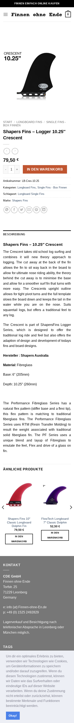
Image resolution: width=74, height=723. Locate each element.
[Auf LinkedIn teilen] (43, 209)
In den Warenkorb (45, 169)
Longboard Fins (29, 122)
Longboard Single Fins (31, 193)
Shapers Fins (20, 200)
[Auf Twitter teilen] (21, 209)
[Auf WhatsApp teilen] (6, 209)
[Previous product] (15, 151)
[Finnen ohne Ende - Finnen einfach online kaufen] (36, 15)
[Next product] (6, 151)
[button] (39, 706)
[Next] (70, 515)
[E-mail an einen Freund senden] (29, 209)
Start (7, 122)
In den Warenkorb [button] (19, 539)
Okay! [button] (13, 715)
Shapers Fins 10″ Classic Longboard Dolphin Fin (19, 522)
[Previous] (3, 515)
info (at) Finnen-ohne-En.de (27, 607)
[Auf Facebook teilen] (14, 209)
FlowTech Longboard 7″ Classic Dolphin (55, 520)
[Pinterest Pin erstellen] (36, 209)
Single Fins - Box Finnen (52, 187)
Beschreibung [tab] (14, 234)
